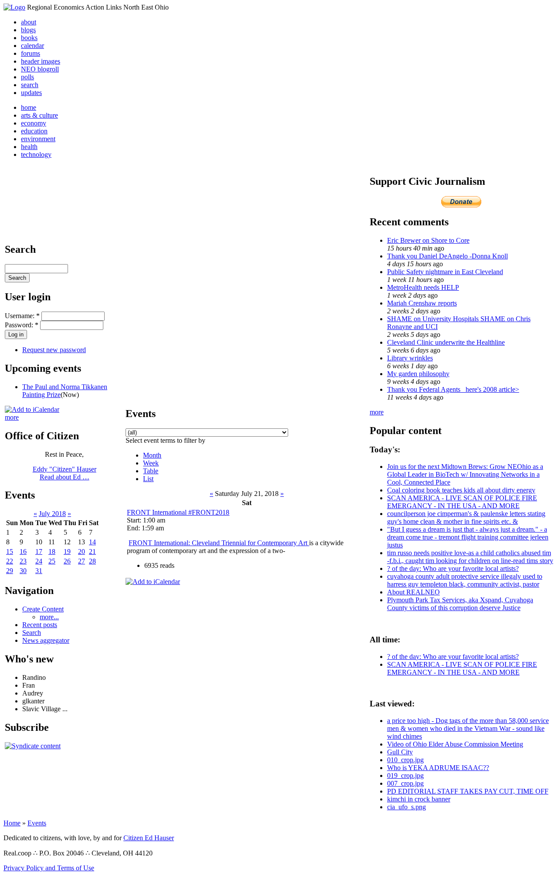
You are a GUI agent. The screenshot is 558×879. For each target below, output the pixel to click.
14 (92, 542)
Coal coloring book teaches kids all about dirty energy (461, 490)
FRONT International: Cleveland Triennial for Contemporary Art (219, 542)
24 (38, 561)
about (28, 22)
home (28, 107)
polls (27, 77)
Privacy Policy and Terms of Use (48, 868)
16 (23, 551)
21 (92, 551)
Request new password (54, 349)
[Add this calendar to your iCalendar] (32, 409)
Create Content (43, 609)
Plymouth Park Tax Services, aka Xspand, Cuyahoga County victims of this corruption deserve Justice (460, 603)
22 (9, 561)
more (12, 417)
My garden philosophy (418, 373)
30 (23, 570)
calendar (32, 45)
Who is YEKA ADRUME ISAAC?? (438, 767)
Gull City (400, 752)
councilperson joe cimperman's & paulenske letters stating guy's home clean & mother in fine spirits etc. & (466, 517)
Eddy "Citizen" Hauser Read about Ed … (64, 473)
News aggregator (45, 640)
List (148, 478)
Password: (21, 325)
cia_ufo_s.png (406, 807)
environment (38, 139)
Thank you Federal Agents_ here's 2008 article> (453, 389)
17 (38, 551)
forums (30, 53)
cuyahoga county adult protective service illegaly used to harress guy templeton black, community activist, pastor (464, 580)
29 (9, 570)
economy (33, 123)
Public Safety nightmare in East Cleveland (445, 271)
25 (51, 561)
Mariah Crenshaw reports (422, 303)
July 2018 (52, 513)
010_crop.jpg (405, 760)
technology (36, 154)
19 (67, 551)
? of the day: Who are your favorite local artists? (453, 568)
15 (9, 551)
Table (150, 471)
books (29, 37)
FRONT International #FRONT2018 (178, 512)
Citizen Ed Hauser (148, 838)
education (34, 131)
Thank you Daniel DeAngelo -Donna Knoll (447, 256)
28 (92, 561)
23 (23, 561)
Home (11, 823)
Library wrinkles (410, 358)
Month (152, 455)
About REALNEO (413, 592)
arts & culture (39, 115)
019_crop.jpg (405, 775)
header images (40, 61)
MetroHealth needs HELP (423, 287)
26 (67, 561)
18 (51, 551)
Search (31, 632)
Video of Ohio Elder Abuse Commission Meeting (455, 744)
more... (49, 617)
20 (81, 551)
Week (151, 463)
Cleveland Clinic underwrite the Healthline (446, 342)
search (29, 84)
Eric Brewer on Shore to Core (428, 240)
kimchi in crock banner (418, 799)
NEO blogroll (40, 69)
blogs (28, 30)
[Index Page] (14, 7)
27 (81, 561)
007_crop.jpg (405, 783)
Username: (22, 315)
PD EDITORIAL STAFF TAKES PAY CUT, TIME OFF (467, 791)
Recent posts (39, 624)
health (29, 146)
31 (38, 570)
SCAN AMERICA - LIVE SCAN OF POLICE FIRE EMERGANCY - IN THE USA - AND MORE (462, 501)
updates (31, 92)
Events (36, 823)
